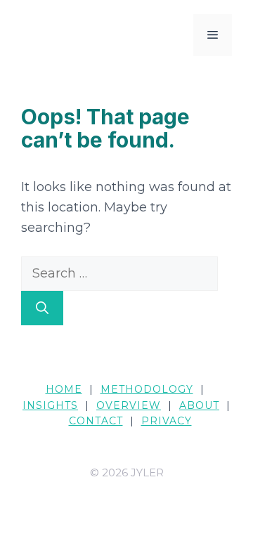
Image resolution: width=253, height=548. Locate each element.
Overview (128, 405)
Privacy (166, 421)
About (199, 405)
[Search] (42, 308)
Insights (50, 405)
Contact (96, 421)
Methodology (146, 389)
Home (64, 389)
